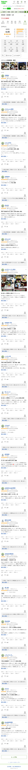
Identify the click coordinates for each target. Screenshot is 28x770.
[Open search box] (2, 55)
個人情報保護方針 (17, 766)
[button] (5, 66)
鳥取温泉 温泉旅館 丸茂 (7, 15)
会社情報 (9, 766)
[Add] (25, 15)
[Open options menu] (26, 75)
